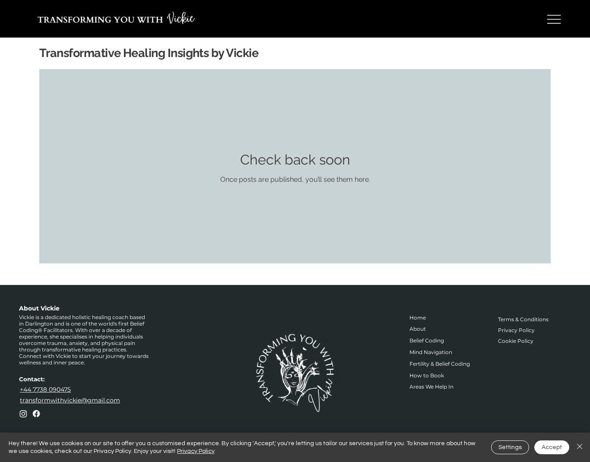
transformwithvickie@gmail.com (70, 400)
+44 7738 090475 (45, 389)
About (417, 329)
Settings (510, 447)
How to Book (426, 375)
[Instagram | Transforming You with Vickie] (23, 413)
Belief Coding (426, 340)
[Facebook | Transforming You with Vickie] (36, 413)
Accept (552, 447)
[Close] (579, 447)
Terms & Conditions (523, 319)
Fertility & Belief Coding (439, 364)
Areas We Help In (431, 386)
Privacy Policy (516, 330)
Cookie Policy (515, 341)
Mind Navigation (430, 352)
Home (417, 317)
